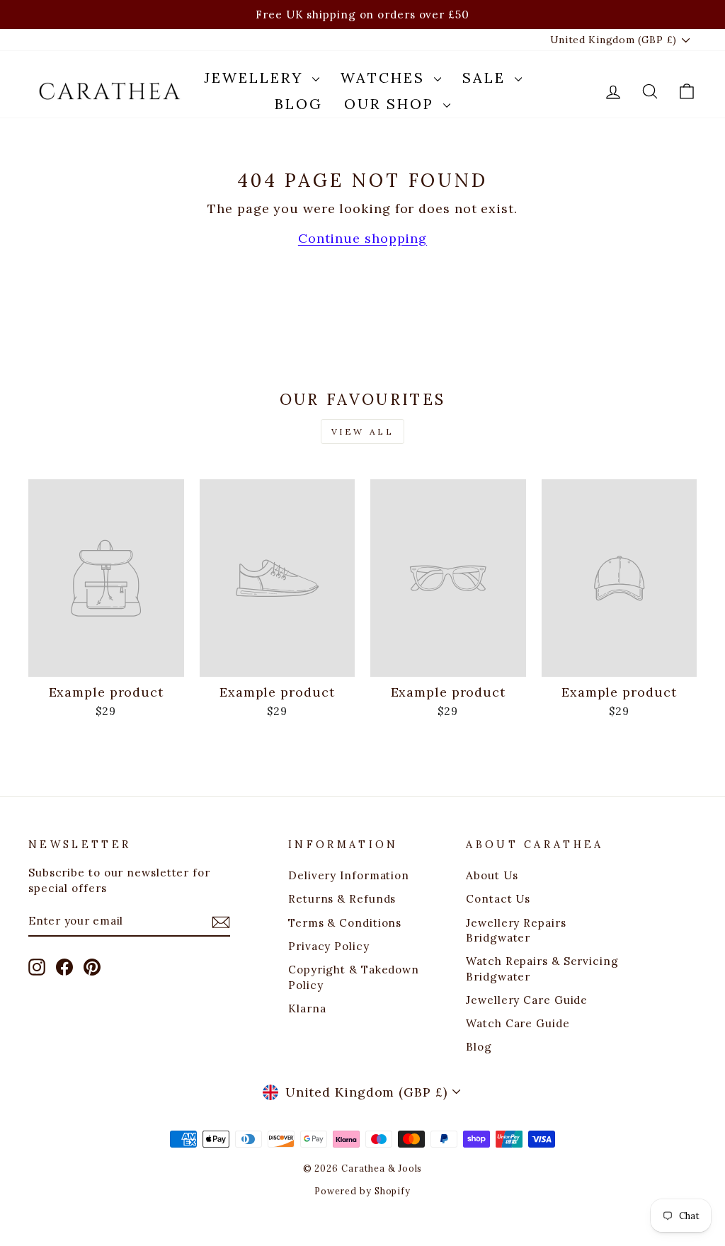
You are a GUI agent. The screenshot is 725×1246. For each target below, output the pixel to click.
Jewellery (256, 77)
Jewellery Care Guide (527, 1000)
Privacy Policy (329, 946)
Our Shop (392, 104)
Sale (486, 77)
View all (362, 431)
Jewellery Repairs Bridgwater (516, 930)
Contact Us (498, 898)
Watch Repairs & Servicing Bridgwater (542, 968)
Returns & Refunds (342, 898)
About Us (492, 875)
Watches (385, 77)
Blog (299, 104)
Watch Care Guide (517, 1023)
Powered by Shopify (362, 1190)
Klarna (307, 1008)
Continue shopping (362, 238)
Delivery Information (348, 875)
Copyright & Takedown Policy (353, 977)
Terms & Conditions (344, 923)
